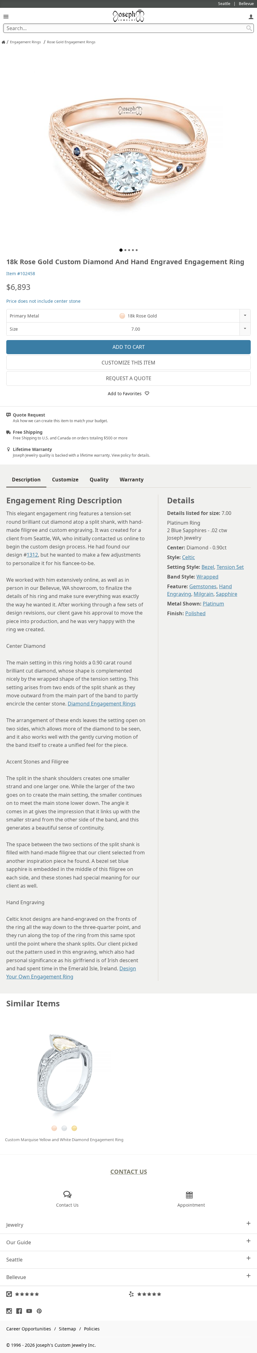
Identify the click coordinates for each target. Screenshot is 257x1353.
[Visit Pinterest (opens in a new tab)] (40, 1311)
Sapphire (226, 593)
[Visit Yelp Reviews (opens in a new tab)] (189, 1294)
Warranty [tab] (132, 479)
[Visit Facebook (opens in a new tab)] (20, 1311)
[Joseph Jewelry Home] (3, 42)
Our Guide (18, 1242)
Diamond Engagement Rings (102, 703)
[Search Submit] (249, 28)
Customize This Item (128, 362)
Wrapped (207, 576)
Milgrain (203, 593)
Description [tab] (26, 479)
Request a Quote (128, 378)
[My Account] (251, 16)
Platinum (213, 603)
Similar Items (33, 1003)
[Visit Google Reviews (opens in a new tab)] (67, 1294)
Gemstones (203, 586)
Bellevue (16, 1277)
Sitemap (67, 1329)
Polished (195, 613)
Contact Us (128, 1171)
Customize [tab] (65, 479)
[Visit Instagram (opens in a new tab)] (10, 1311)
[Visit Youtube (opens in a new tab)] (30, 1311)
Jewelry (14, 1224)
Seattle (14, 1259)
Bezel (208, 567)
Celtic (188, 557)
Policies (92, 1329)
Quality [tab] (99, 479)
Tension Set (230, 567)
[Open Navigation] (6, 16)
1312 (32, 554)
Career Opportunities (28, 1329)
